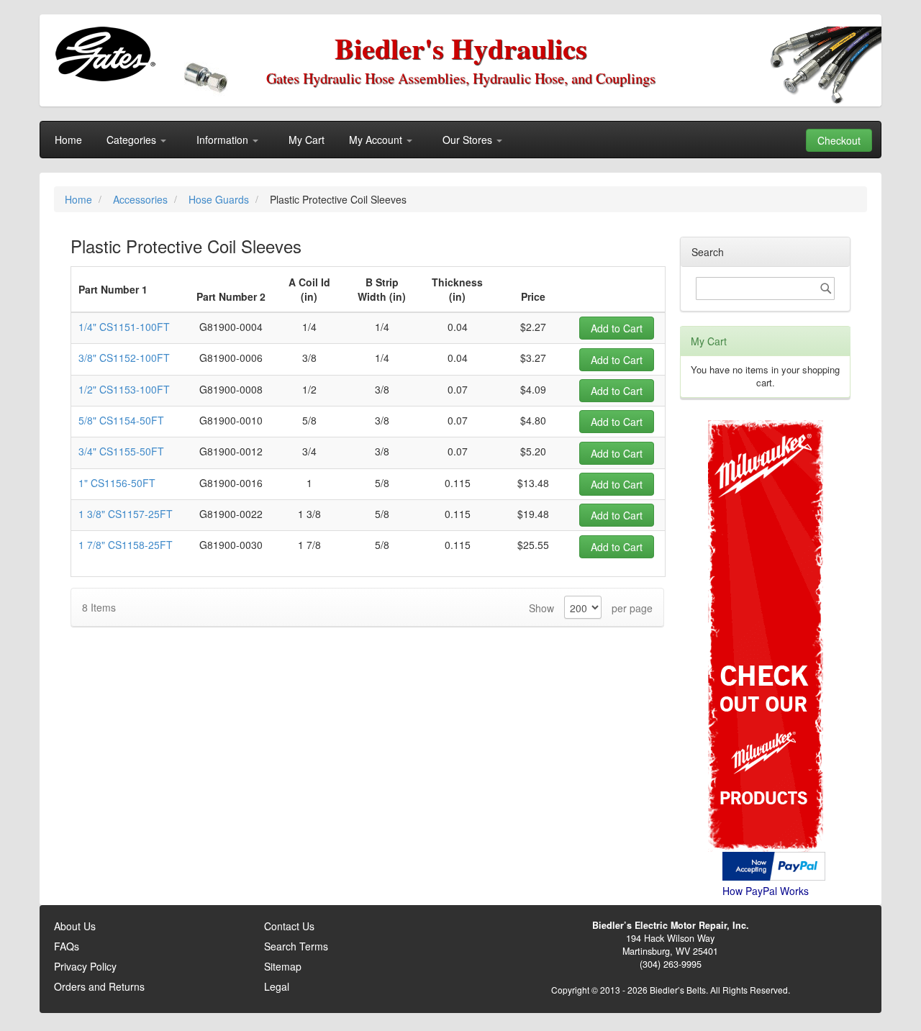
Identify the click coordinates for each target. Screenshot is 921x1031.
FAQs (66, 946)
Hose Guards (220, 199)
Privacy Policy (85, 966)
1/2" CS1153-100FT (124, 389)
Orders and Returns (99, 986)
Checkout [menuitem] (839, 140)
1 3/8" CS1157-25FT (125, 514)
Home (80, 199)
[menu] (460, 140)
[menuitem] (68, 140)
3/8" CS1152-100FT (124, 357)
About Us (75, 926)
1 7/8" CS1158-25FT (125, 544)
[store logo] (104, 54)
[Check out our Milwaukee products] (765, 582)
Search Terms (296, 946)
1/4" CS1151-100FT (124, 326)
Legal (276, 986)
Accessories (142, 199)
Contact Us (289, 926)
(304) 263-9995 (671, 964)
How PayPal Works (765, 891)
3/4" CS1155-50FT (121, 451)
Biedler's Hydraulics (461, 48)
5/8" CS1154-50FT (121, 420)
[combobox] (765, 288)
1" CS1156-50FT (116, 483)
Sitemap (282, 966)
